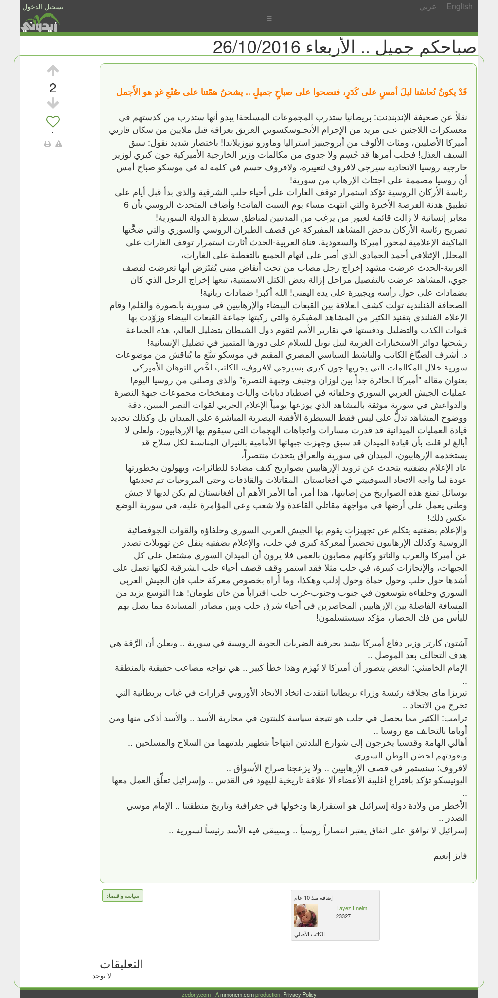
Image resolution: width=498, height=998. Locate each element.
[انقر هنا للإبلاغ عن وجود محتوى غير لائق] (58, 143)
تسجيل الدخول (43, 6)
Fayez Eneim (351, 908)
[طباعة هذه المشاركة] (47, 143)
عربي (428, 6)
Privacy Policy (300, 994)
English (459, 6)
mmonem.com (237, 994)
